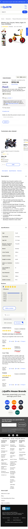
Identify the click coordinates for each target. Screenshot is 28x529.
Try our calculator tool (18, 90)
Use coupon (22, 424)
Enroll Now (14, 84)
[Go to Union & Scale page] (10, 412)
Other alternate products (12, 103)
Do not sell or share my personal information (14, 522)
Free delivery (7, 93)
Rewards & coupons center (23, 459)
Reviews (19, 170)
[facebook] (17, 435)
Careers (3, 500)
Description (5, 170)
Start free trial (22, 87)
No (17, 341)
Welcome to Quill (5, 493)
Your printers (22, 452)
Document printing (12, 468)
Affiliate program (12, 487)
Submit (6, 122)
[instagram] (9, 435)
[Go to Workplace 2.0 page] (17, 412)
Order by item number (22, 455)
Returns (3, 448)
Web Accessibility (5, 503)
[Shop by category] (1, 7)
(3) (21, 293)
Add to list (6, 111)
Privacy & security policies (5, 472)
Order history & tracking (4, 445)
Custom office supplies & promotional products (13, 463)
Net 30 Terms (13, 459)
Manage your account (4, 451)
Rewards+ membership (13, 445)
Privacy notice (16, 517)
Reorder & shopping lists (22, 445)
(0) (21, 295)
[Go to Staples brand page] (14, 407)
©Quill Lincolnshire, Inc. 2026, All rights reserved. (12, 513)
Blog (2, 495)
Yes (11, 341)
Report (23, 341)
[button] (27, 2)
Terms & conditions (6, 517)
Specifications (12, 170)
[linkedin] (13, 435)
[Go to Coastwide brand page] (14, 402)
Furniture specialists (12, 477)
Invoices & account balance (3, 456)
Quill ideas (12, 484)
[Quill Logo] (7, 7)
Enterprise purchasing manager (12, 472)
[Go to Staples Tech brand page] (20, 407)
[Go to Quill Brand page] (7, 402)
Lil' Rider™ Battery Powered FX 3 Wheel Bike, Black (10, 152)
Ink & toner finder (21, 449)
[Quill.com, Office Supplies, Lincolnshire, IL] (6, 509)
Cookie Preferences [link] (17, 520)
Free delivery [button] (5, 161)
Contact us (3, 474)
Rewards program (12, 449)
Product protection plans (12, 481)
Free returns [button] (7, 107)
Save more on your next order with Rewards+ (14, 1)
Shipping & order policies (4, 463)
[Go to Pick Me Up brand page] (20, 402)
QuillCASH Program (12, 453)
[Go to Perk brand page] (7, 407)
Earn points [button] (21, 77)
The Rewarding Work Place (8, 498)
